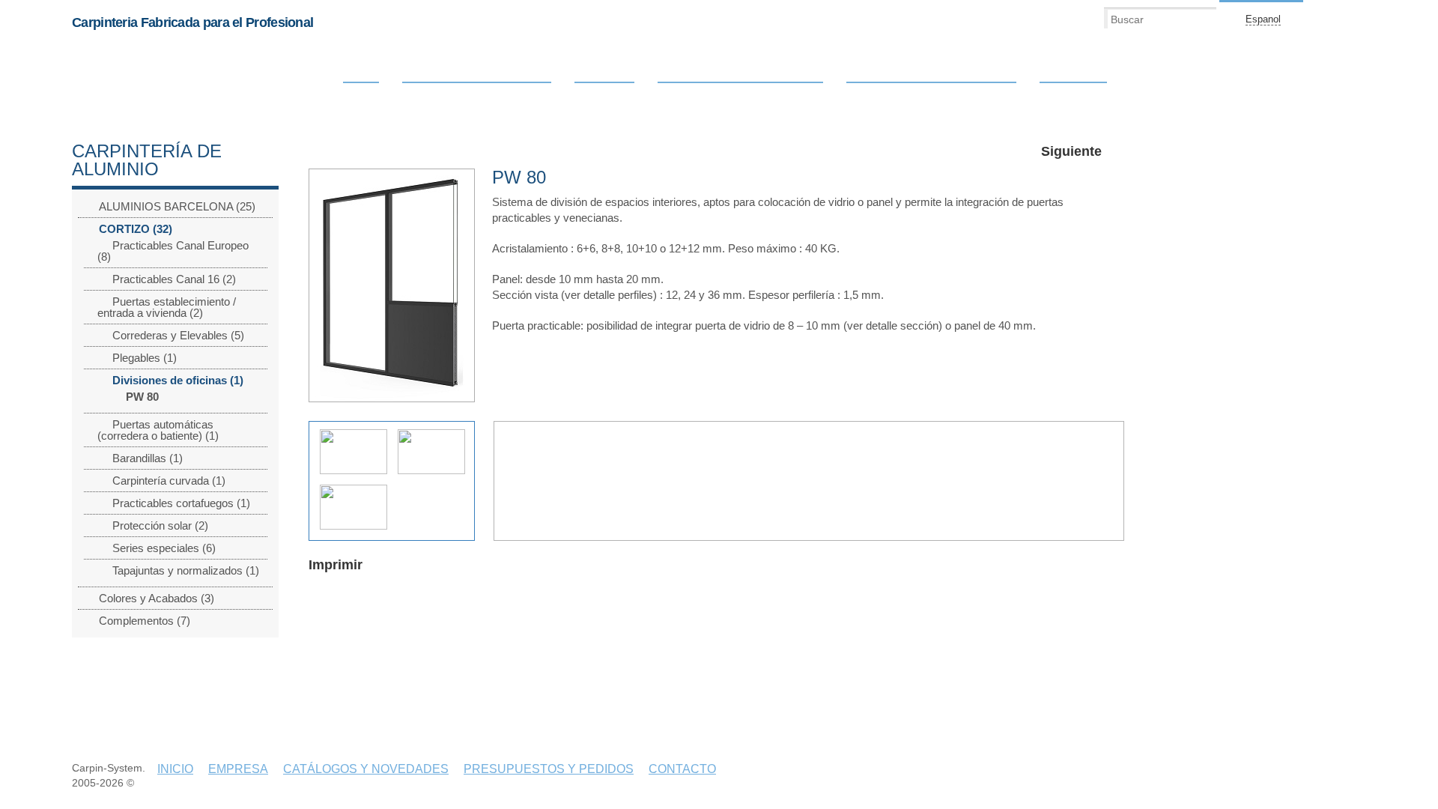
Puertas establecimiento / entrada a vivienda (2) (166, 307)
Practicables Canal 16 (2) (174, 279)
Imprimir (335, 564)
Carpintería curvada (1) (168, 480)
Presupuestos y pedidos (931, 75)
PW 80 (142, 396)
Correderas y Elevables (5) (178, 335)
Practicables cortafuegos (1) (181, 503)
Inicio (361, 75)
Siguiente (1071, 151)
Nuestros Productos (476, 75)
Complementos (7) (144, 620)
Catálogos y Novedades (740, 75)
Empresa (604, 75)
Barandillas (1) (147, 458)
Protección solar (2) (160, 525)
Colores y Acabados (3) (156, 598)
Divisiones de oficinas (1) (177, 380)
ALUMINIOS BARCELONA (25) (177, 206)
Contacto (1073, 75)
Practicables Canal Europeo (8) (173, 251)
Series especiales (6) (164, 548)
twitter (1357, 19)
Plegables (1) (144, 357)
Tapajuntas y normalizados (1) (185, 570)
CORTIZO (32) (135, 228)
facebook (1332, 19)
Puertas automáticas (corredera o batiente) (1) (158, 430)
